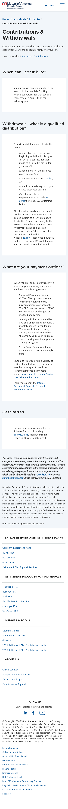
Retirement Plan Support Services (19, 567)
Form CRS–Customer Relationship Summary (22, 781)
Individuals (19, 19)
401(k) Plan (8, 552)
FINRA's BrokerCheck (12, 777)
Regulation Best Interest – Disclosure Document (24, 785)
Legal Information (10, 748)
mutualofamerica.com (13, 477)
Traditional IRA (10, 586)
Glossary (7, 640)
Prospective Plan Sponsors (16, 674)
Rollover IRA (8, 591)
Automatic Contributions (35, 56)
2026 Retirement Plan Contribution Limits (24, 645)
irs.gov (26, 237)
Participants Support (13, 679)
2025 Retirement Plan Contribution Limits (24, 650)
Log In (51, 5)
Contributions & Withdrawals (20, 24)
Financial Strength (10, 773)
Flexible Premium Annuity (15, 601)
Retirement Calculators (14, 635)
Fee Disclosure (9, 769)
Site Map (6, 793)
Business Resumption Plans (15, 764)
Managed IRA (9, 606)
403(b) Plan (8, 557)
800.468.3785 (42, 474)
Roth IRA (34, 19)
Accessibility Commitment (14, 756)
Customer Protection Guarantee (17, 789)
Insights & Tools (17, 620)
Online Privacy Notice (12, 752)
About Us (12, 659)
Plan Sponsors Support (14, 684)
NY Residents (8, 760)
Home (5, 19)
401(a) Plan (8, 562)
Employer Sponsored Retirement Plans (34, 537)
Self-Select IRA (10, 611)
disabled (48, 178)
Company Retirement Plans (16, 547)
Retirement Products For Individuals (33, 576)
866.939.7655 (21, 434)
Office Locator (10, 669)
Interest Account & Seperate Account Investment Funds (30, 386)
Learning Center (10, 630)
